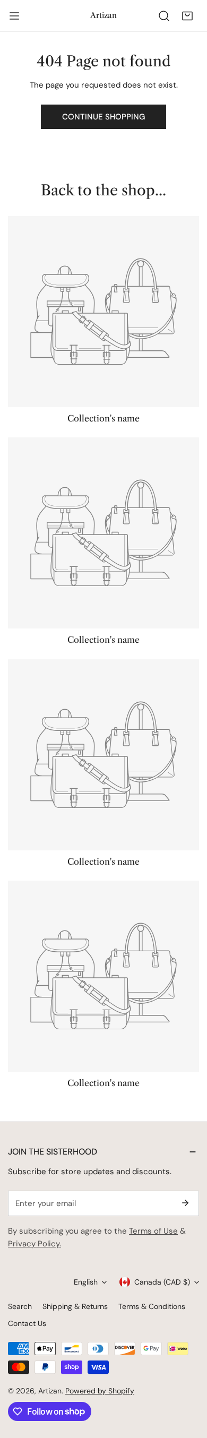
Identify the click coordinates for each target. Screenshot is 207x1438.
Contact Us (27, 1323)
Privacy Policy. (34, 1243)
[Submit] (185, 1203)
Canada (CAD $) (162, 1282)
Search (20, 1306)
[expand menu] (14, 16)
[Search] (164, 16)
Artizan (50, 1391)
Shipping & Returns (75, 1306)
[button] (187, 16)
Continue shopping (103, 116)
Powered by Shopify (99, 1391)
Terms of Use (153, 1231)
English (86, 1282)
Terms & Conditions (151, 1306)
